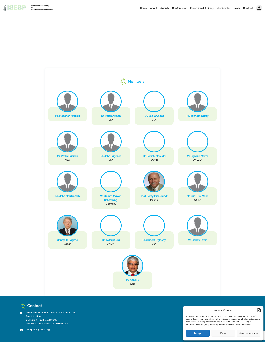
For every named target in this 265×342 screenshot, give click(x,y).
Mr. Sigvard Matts (197, 156)
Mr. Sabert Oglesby (154, 239)
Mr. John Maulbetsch (67, 196)
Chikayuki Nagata (67, 239)
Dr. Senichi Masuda (154, 156)
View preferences (248, 333)
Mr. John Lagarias (110, 156)
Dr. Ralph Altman (111, 115)
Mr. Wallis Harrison (67, 156)
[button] (258, 310)
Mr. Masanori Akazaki (67, 115)
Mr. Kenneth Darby (197, 115)
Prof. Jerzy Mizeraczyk (154, 196)
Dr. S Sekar (132, 280)
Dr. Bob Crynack (154, 115)
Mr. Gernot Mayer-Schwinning (111, 197)
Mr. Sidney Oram (197, 239)
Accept (198, 333)
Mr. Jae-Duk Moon (197, 196)
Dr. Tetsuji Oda (111, 239)
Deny (223, 333)
